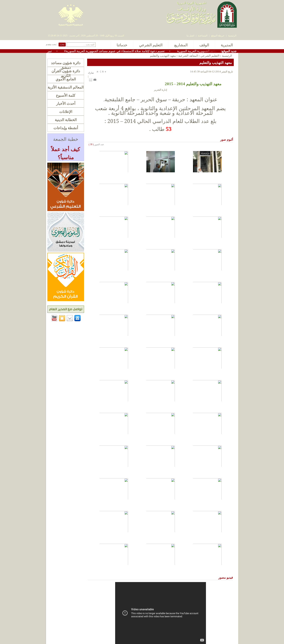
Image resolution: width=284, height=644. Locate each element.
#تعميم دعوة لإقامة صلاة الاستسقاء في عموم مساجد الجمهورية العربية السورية (128, 51)
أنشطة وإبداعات (66, 128)
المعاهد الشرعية (188, 55)
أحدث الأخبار (65, 103)
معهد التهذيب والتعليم (163, 55)
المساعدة (202, 35)
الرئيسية (232, 35)
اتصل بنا (190, 35)
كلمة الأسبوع (65, 95)
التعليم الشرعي (210, 55)
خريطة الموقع (217, 35)
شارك (91, 72)
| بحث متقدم (51, 44)
